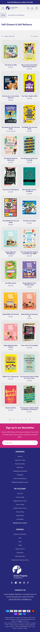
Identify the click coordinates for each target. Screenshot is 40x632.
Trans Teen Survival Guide (29, 345)
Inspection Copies (20, 460)
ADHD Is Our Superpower (11, 376)
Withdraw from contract (20, 523)
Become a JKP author (20, 534)
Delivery (20, 456)
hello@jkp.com (26, 599)
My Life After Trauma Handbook (29, 190)
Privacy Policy (20, 512)
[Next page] (30, 419)
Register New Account (20, 501)
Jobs (20, 538)
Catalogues (20, 475)
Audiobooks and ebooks (20, 471)
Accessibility (20, 519)
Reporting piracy (20, 556)
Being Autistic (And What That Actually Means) (29, 65)
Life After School (10, 283)
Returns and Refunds (20, 478)
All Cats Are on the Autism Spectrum (10, 96)
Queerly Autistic (11, 408)
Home (3, 15)
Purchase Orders (20, 464)
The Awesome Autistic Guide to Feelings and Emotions (29, 408)
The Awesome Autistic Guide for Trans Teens (29, 377)
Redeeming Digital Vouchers (20, 482)
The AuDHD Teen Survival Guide (11, 221)
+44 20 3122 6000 (14, 599)
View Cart (20, 493)
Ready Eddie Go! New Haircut (11, 346)
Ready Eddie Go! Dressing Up (29, 315)
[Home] (12, 8)
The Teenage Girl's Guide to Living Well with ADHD (29, 252)
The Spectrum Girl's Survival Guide (11, 128)
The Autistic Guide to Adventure (10, 159)
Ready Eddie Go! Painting (11, 314)
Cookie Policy (20, 515)
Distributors (20, 467)
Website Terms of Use (20, 508)
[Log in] (32, 8)
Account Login (20, 497)
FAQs (20, 545)
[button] (2, 8)
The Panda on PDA (11, 65)
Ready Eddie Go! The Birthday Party (29, 284)
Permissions (20, 552)
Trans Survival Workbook (11, 189)
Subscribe (8, 443)
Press (20, 541)
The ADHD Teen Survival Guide (29, 128)
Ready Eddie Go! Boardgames (10, 252)
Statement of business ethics (20, 560)
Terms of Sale (20, 504)
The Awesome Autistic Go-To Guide (29, 159)
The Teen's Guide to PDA (29, 96)
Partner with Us (20, 549)
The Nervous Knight (29, 221)
